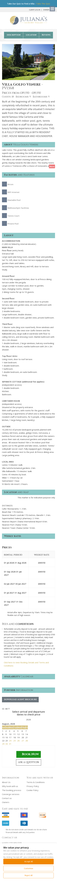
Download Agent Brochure (20, 699)
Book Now (30, 754)
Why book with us (10, 786)
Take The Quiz (43, 3)
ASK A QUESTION (28, 762)
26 (18, 740)
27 (23, 740)
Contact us (7, 798)
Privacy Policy (33, 786)
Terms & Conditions (36, 782)
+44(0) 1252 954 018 (12, 843)
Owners (5, 802)
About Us (6, 782)
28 (26, 740)
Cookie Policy (32, 790)
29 (3, 743)
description (14, 34)
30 (6, 743)
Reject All (28, 875)
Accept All (28, 861)
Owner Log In (49, 10)
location (31, 34)
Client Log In (34, 10)
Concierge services (10, 794)
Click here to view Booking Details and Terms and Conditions (26, 664)
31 (10, 743)
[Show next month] (33, 720)
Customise (28, 868)
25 (14, 740)
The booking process (11, 790)
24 (10, 740)
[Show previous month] (24, 720)
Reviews (46, 34)
